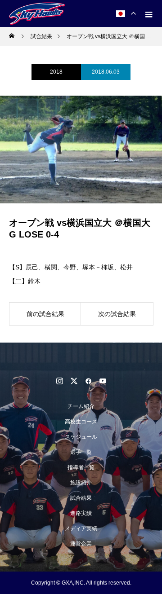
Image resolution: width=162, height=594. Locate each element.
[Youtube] (102, 380)
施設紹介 (81, 483)
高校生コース (81, 421)
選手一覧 (81, 452)
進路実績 (81, 513)
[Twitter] (73, 380)
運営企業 (81, 544)
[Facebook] (88, 380)
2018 (56, 72)
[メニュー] (148, 13)
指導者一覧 (81, 467)
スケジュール (81, 437)
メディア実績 (81, 528)
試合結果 (81, 498)
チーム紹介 (81, 406)
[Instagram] (59, 380)
